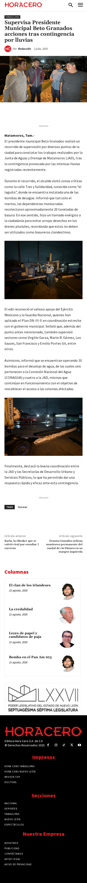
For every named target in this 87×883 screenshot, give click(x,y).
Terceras (22, 507)
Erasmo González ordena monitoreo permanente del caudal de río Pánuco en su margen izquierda (64, 546)
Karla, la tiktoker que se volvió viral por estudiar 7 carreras (21, 544)
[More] (74, 112)
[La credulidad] (67, 615)
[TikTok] (63, 745)
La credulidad (21, 609)
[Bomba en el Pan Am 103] (67, 663)
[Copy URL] (64, 112)
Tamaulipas (12, 17)
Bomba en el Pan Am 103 (30, 657)
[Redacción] (8, 48)
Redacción (24, 49)
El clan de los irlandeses (30, 585)
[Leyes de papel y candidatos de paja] (67, 639)
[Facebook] (23, 112)
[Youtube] (79, 745)
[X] (33, 112)
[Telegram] (53, 112)
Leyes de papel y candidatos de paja (25, 635)
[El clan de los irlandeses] (67, 591)
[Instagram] (56, 745)
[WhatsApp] (43, 112)
